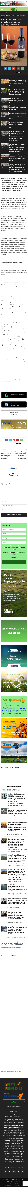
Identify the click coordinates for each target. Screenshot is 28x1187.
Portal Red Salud (13, 1179)
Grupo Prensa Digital (7, 1183)
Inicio (2, 12)
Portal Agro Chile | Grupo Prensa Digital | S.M (13, 24)
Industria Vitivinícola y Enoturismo (18, 15)
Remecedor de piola (12, 713)
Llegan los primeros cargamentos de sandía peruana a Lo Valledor (16, 100)
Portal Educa (21, 1179)
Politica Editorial (9, 1185)
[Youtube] (22, 1171)
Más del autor (19, 77)
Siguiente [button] (25, 424)
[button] (26, 9)
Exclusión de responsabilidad (19, 1183)
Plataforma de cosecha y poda (13, 715)
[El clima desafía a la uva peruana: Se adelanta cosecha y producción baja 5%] (5, 124)
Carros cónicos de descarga (15, 710)
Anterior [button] (3, 424)
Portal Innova (5, 1179)
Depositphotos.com (5, 1072)
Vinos (2, 17)
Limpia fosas (21, 713)
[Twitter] (18, 1171)
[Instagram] (9, 1171)
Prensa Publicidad (8, 1101)
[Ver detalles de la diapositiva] (14, 424)
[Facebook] (5, 1171)
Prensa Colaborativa (19, 1101)
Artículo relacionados (7, 77)
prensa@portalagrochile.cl (17, 1167)
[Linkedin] (14, 1171)
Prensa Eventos (9, 1181)
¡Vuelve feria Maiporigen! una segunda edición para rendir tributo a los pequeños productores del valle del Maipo (20, 455)
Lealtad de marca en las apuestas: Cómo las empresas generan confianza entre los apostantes (7, 455)
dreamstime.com (4, 948)
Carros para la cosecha (9, 705)
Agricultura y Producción (5, 15)
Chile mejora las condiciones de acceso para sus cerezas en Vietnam (17, 107)
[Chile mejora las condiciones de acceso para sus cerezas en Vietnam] (5, 107)
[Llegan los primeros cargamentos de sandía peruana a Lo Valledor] (5, 100)
